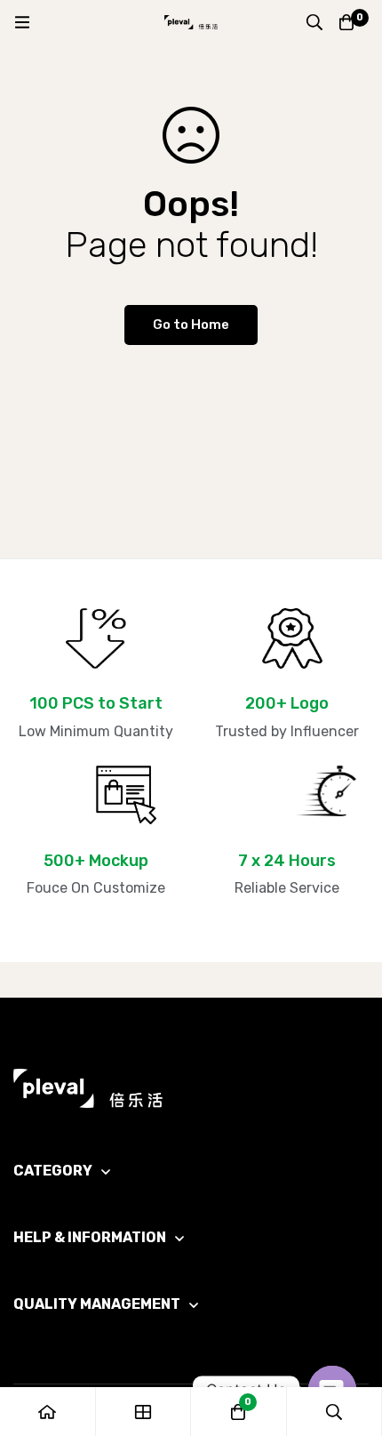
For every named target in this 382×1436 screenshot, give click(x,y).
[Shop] (144, 1411)
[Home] (48, 1411)
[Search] (314, 22)
